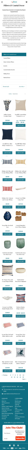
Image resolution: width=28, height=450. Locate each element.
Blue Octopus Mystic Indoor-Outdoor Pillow (20, 363)
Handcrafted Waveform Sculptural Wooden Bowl (20, 281)
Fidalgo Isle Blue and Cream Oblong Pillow (7, 172)
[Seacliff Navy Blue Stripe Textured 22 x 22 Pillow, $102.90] (7, 134)
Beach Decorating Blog (7, 413)
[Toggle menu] (2, 2)
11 (23, 375)
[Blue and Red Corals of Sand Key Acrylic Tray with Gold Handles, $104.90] (7, 352)
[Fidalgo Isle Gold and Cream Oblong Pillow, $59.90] (20, 162)
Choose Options (20, 316)
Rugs (16, 408)
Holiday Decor (7, 73)
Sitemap (4, 418)
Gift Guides (17, 418)
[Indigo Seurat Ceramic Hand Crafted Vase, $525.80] (7, 105)
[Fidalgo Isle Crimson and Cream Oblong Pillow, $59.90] (7, 189)
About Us (4, 401)
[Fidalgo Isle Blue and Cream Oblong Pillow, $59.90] (7, 162)
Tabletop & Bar (18, 410)
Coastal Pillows (7, 58)
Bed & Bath (17, 403)
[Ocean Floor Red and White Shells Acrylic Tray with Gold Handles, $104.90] (7, 325)
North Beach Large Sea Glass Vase (20, 253)
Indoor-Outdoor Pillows (9, 62)
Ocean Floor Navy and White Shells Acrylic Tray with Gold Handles (20, 337)
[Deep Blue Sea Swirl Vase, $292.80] (7, 216)
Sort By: (10, 93)
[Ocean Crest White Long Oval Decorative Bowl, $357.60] (20, 189)
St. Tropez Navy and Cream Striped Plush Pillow (7, 281)
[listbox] (19, 94)
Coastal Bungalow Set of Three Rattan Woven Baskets (20, 227)
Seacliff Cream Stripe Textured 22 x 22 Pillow (20, 116)
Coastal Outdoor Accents (9, 69)
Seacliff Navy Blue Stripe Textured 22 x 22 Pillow (7, 145)
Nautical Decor (7, 77)
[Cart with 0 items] (26, 2)
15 (20, 377)
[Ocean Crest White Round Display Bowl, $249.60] (7, 298)
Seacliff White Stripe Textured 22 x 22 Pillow (20, 145)
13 (14, 377)
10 (20, 375)
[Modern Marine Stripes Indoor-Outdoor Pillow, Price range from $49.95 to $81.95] (20, 298)
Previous (5, 375)
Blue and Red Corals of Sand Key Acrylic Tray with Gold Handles (7, 364)
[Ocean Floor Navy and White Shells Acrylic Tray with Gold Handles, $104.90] (20, 325)
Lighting (17, 404)
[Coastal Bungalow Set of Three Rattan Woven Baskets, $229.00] (20, 216)
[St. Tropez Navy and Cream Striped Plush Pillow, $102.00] (7, 270)
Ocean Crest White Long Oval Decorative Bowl (20, 199)
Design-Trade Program (7, 406)
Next (23, 379)
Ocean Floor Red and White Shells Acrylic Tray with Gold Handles (7, 337)
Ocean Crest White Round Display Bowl (7, 308)
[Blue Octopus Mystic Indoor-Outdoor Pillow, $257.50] (20, 352)
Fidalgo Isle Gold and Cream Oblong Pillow (20, 172)
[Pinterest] (18, 445)
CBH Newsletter (6, 403)
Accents (5, 66)
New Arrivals (18, 401)
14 (17, 377)
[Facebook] (10, 445)
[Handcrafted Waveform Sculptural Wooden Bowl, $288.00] (20, 270)
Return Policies (5, 408)
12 (11, 377)
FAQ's (3, 404)
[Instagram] (14, 445)
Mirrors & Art (18, 406)
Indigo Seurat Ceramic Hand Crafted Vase (7, 116)
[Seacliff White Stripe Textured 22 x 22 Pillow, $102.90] (20, 134)
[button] (14, 86)
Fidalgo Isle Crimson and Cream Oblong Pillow (7, 199)
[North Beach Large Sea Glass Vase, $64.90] (20, 243)
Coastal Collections (20, 417)
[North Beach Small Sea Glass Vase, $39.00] (7, 243)
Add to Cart (7, 123)
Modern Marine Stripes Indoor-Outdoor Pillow (20, 308)
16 (23, 377)
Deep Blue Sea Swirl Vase (7, 226)
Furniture (17, 411)
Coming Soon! (7, 179)
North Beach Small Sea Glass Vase (7, 253)
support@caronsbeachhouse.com (12, 393)
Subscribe (20, 438)
